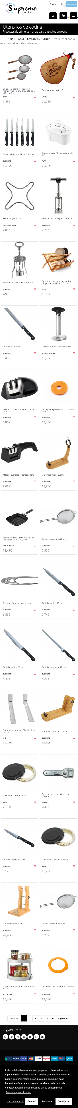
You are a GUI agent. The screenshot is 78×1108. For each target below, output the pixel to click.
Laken (44, 97)
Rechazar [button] (47, 1101)
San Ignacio (8, 545)
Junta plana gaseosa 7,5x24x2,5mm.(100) (58, 411)
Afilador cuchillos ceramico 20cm (18, 475)
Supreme (7, 161)
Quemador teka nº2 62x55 (15, 796)
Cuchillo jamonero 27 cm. (54, 667)
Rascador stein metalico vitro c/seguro (55, 795)
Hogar (20, 39)
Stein (44, 802)
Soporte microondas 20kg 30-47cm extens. (19, 731)
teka (5, 802)
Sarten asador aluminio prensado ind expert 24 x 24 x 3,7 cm (18, 539)
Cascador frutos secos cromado (17, 603)
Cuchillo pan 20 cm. (12, 347)
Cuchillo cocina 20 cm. (13, 667)
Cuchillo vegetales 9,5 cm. (15, 860)
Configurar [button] (64, 1101)
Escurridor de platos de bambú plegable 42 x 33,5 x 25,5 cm (56, 282)
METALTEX (7, 994)
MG (4, 738)
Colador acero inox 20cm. (54, 539)
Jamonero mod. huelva (53, 475)
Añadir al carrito (20, 108)
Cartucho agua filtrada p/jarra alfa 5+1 (57, 154)
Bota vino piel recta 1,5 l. (53, 90)
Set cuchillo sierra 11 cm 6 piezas (18, 154)
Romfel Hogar (9, 225)
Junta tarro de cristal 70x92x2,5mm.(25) (58, 988)
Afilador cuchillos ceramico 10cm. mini (18, 411)
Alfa (44, 161)
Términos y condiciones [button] (18, 1092)
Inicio (10, 39)
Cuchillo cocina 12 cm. (52, 603)
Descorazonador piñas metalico (57, 347)
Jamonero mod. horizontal (54, 731)
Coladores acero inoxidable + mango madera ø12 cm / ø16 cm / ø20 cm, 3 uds (19, 91)
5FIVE (5, 97)
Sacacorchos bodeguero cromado (57, 218)
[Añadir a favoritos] (34, 97)
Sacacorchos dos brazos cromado (18, 283)
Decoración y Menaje (38, 39)
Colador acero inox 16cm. (54, 924)
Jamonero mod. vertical (14, 924)
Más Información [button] (15, 1101)
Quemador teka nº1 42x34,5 (55, 860)
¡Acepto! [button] (31, 1101)
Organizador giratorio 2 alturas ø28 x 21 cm (19, 988)
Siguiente (63, 1018)
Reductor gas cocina (12, 218)
